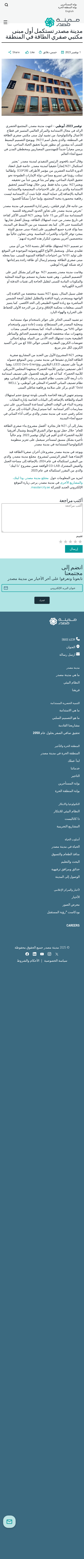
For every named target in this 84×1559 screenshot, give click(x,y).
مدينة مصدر (73, 667)
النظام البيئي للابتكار (67, 811)
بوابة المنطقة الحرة (67, 7)
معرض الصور (71, 904)
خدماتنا (75, 768)
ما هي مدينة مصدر (68, 675)
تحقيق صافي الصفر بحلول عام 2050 (56, 733)
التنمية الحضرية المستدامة (65, 703)
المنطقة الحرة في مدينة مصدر (60, 753)
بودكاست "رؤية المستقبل (63, 912)
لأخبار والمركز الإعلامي (67, 889)
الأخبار (76, 897)
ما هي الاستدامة (69, 710)
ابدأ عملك (74, 760)
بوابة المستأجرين (69, 4)
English (69, 11)
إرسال (74, 549)
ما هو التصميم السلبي (66, 717)
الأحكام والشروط (28, 960)
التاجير (75, 775)
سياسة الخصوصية (55, 960)
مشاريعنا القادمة (69, 725)
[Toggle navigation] (6, 22)
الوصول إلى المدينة (67, 876)
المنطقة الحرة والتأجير (67, 746)
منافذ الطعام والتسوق (66, 854)
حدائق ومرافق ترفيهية (65, 869)
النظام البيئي (71, 682)
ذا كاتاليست (72, 818)
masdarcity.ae (40, 487)
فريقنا (76, 690)
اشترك (42, 600)
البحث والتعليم (70, 861)
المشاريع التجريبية (68, 826)
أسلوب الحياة (72, 839)
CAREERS (73, 925)
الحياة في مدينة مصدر (66, 846)
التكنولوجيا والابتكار (69, 803)
